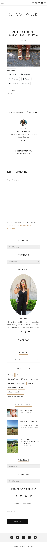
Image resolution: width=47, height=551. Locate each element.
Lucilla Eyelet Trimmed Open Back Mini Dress (29, 442)
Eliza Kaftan (23, 153)
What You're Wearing (15, 396)
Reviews (11, 383)
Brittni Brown (23, 131)
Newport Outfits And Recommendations (29, 423)
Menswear (34, 379)
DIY (25, 375)
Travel (21, 388)
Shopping (20, 383)
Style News (12, 388)
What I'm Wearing (14, 392)
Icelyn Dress (26, 410)
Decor (19, 375)
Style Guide (32, 383)
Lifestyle (24, 379)
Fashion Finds (13, 379)
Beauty (10, 375)
